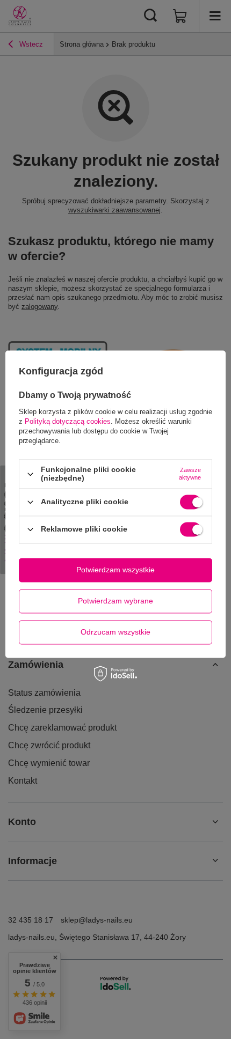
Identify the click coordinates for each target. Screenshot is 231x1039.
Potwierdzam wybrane (115, 600)
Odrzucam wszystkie (115, 632)
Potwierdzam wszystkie (115, 569)
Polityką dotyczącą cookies (68, 422)
